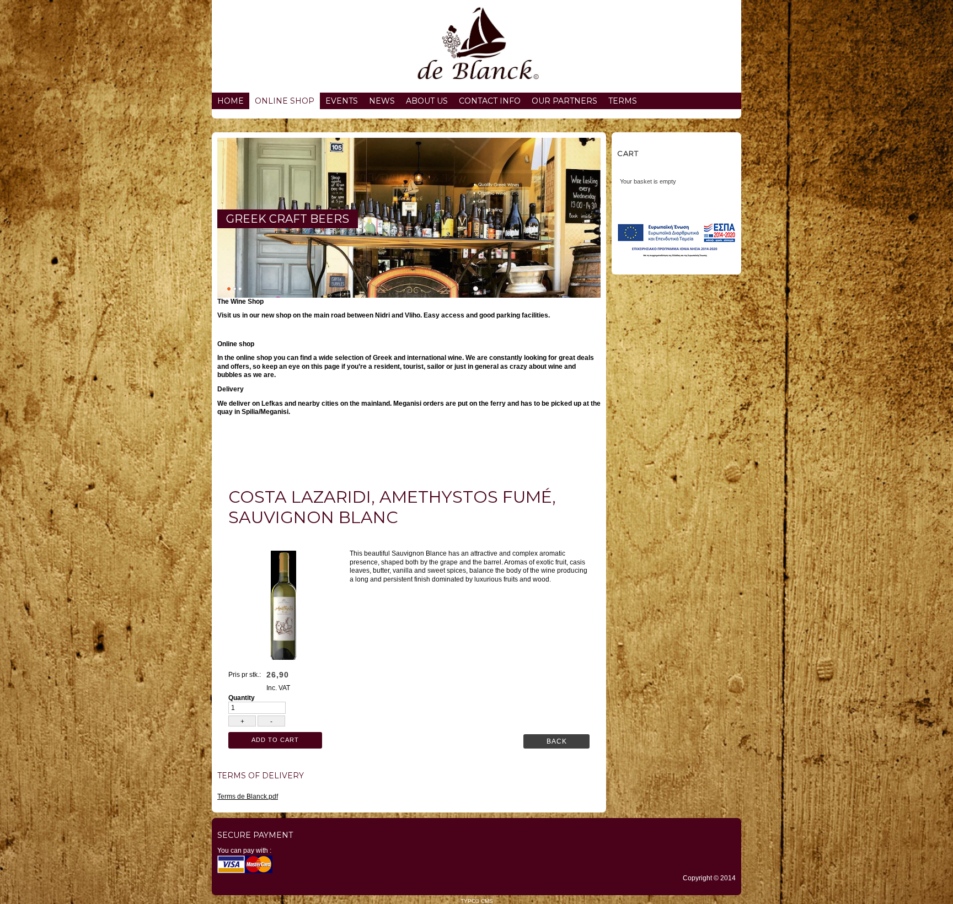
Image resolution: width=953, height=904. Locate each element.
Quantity (241, 698)
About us (427, 101)
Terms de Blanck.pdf (247, 796)
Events (341, 101)
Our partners (564, 101)
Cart (628, 153)
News (382, 101)
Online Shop (284, 101)
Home (230, 101)
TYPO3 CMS (477, 901)
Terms (622, 101)
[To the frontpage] (476, 46)
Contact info (490, 101)
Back (557, 741)
